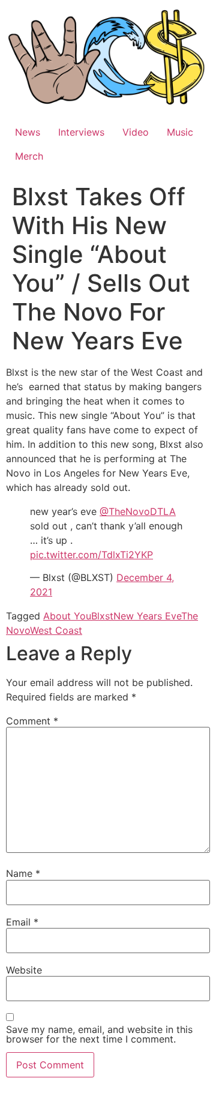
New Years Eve (147, 616)
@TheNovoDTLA (138, 511)
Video (135, 132)
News (27, 132)
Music (180, 132)
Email (22, 922)
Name (23, 873)
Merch (29, 156)
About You (67, 616)
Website (24, 970)
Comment (32, 721)
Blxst (102, 616)
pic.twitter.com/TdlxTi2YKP (91, 555)
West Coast (56, 630)
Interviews (81, 132)
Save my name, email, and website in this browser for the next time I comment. (99, 1034)
